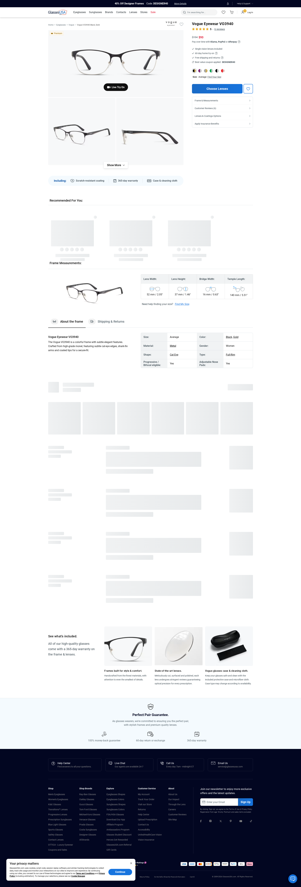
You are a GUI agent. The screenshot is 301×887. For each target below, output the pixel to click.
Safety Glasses (55, 834)
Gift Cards (111, 850)
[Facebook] (200, 821)
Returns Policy (144, 877)
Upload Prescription (147, 819)
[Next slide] (253, 229)
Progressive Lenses (57, 814)
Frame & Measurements (206, 100)
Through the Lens (176, 804)
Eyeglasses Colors (115, 799)
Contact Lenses (56, 839)
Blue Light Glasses (57, 824)
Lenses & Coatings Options (208, 116)
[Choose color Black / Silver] (217, 70)
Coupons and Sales (57, 850)
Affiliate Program (114, 824)
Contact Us (143, 824)
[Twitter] (220, 821)
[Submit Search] (184, 12)
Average (202, 77)
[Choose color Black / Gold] (194, 70)
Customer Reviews (177, 814)
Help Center (143, 814)
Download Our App (115, 819)
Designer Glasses (87, 834)
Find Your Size (214, 77)
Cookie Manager (78, 876)
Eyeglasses (61, 25)
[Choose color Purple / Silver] (200, 70)
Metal (173, 345)
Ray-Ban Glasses (87, 794)
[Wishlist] (223, 12)
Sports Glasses (55, 829)
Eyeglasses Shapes (115, 794)
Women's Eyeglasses (58, 799)
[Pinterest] (231, 821)
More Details (180, 3)
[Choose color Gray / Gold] (205, 70)
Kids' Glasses (54, 804)
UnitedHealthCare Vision (150, 834)
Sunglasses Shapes (115, 804)
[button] (184, 864)
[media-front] (115, 63)
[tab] (67, 323)
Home (50, 25)
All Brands (84, 839)
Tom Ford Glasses (88, 809)
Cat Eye (174, 354)
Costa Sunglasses (88, 829)
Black (229, 337)
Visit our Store (145, 804)
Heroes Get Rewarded (117, 839)
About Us (172, 794)
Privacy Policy (247, 809)
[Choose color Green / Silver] (211, 70)
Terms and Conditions (85, 873)
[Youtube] (241, 821)
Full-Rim (230, 354)
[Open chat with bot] (292, 878)
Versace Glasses (87, 819)
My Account (144, 794)
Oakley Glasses (86, 799)
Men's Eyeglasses (56, 794)
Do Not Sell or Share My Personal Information (169, 877)
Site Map (172, 819)
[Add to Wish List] (181, 24)
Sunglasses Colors (115, 809)
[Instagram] (210, 821)
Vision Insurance (146, 839)
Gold (235, 337)
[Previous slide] (48, 229)
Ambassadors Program (117, 829)
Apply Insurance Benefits (207, 123)
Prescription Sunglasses (60, 819)
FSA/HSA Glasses (115, 814)
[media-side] (149, 131)
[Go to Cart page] (231, 12)
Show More (114, 165)
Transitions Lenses (58, 809)
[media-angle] (82, 131)
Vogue (71, 25)
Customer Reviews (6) (205, 108)
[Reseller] (138, 864)
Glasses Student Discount (119, 834)
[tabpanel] (150, 350)
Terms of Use (234, 809)
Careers (172, 809)
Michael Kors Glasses (89, 814)
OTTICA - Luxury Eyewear (60, 845)
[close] (131, 863)
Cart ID (192, 877)
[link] (58, 12)
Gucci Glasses (86, 804)
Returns (142, 809)
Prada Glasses (86, 824)
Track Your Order (146, 799)
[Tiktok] (251, 821)
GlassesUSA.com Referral (118, 845)
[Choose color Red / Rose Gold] (222, 70)
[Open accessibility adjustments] (228, 3)
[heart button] (248, 88)
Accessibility (144, 829)
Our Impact (173, 799)
